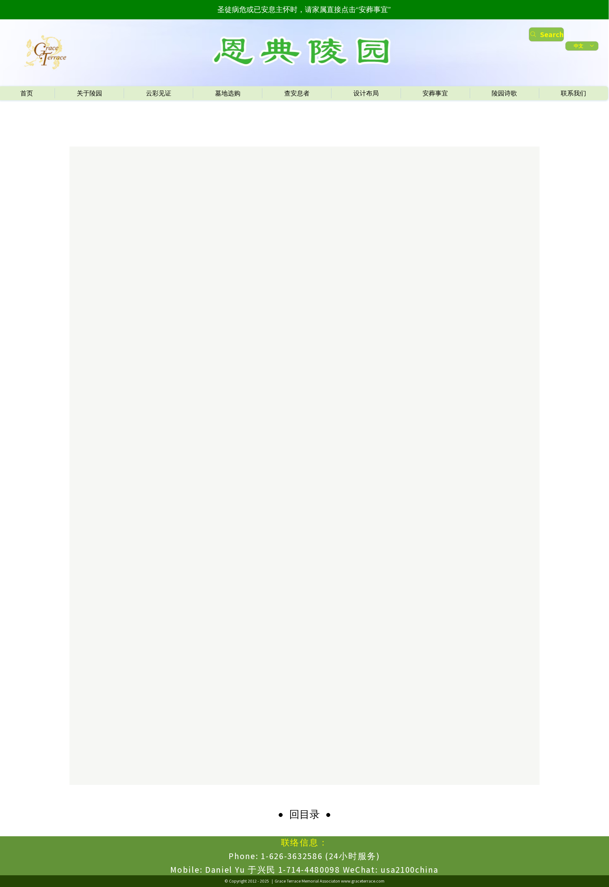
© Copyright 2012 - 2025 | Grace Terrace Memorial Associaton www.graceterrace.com (304, 881)
